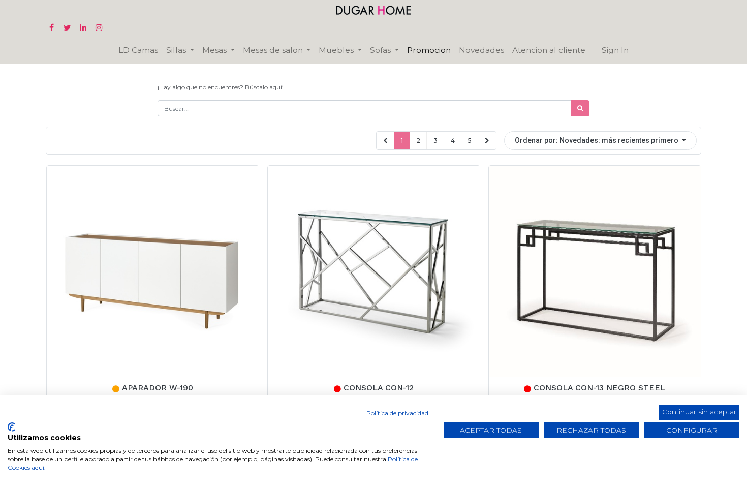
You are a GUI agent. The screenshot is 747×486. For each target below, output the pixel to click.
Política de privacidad (397, 413)
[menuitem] (138, 50)
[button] (600, 140)
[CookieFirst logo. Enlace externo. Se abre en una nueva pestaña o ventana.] (11, 427)
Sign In (615, 50)
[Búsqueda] (580, 108)
